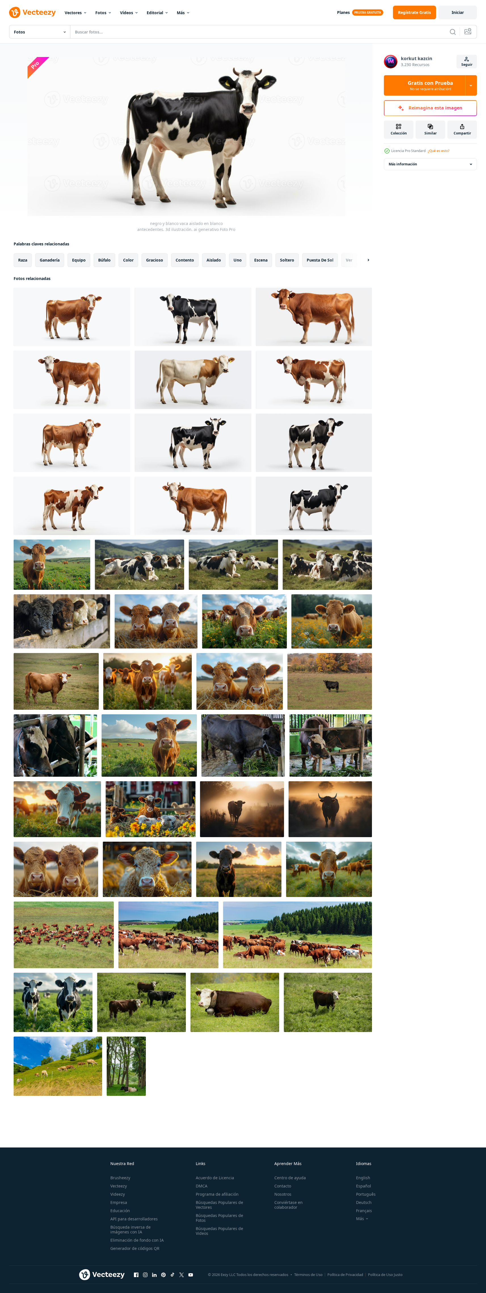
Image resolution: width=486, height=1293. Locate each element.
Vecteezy (118, 1186)
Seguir (466, 64)
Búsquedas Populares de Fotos (219, 1218)
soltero (287, 260)
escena (261, 260)
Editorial (155, 12)
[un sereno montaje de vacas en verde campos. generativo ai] (233, 565)
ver (349, 260)
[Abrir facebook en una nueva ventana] (136, 1274)
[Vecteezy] (32, 12)
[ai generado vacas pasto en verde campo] (329, 869)
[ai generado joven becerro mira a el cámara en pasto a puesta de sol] (238, 869)
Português (366, 1194)
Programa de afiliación (217, 1194)
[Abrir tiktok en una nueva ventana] (172, 1274)
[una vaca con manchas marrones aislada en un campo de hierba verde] (328, 1002)
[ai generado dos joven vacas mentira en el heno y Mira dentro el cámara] (156, 621)
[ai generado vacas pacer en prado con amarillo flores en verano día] (331, 621)
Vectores (73, 12)
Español (363, 1186)
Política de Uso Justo (385, 1274)
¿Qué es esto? (438, 150)
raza (22, 260)
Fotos (100, 12)
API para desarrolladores (134, 1219)
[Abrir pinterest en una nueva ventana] (163, 1274)
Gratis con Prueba (430, 85)
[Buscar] (452, 31)
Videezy (117, 1194)
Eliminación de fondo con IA (137, 1240)
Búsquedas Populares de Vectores (219, 1205)
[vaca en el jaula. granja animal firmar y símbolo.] (55, 745)
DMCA (201, 1186)
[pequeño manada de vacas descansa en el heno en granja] (150, 809)
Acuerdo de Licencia (215, 1177)
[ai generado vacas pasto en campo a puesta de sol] (57, 809)
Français (364, 1210)
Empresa (118, 1202)
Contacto (282, 1186)
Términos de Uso (308, 1274)
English (363, 1177)
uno (237, 260)
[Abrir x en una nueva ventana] (181, 1274)
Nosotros (282, 1194)
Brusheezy (120, 1177)
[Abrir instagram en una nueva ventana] (145, 1274)
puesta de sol (320, 260)
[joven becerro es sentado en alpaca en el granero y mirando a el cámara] (147, 869)
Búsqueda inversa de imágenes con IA (130, 1229)
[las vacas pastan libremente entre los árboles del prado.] (126, 1066)
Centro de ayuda (290, 1177)
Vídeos (126, 12)
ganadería (50, 260)
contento (185, 260)
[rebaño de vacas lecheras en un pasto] (64, 935)
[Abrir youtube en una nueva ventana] (190, 1274)
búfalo (104, 260)
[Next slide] (363, 260)
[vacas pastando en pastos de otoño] (56, 681)
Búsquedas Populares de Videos (219, 1231)
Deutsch (364, 1202)
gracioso (154, 260)
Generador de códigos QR (134, 1248)
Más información (403, 164)
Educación (120, 1210)
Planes (343, 12)
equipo (79, 260)
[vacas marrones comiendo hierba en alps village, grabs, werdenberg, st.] (58, 1066)
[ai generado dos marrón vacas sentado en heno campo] (239, 681)
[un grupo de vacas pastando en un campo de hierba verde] (141, 1002)
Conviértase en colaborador (288, 1205)
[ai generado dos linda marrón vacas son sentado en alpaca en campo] (56, 869)
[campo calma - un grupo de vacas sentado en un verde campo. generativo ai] (139, 565)
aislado (214, 260)
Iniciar (458, 12)
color (128, 260)
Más (181, 12)
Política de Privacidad (345, 1274)
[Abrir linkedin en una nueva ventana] (154, 1274)
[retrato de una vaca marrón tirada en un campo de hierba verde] (234, 1002)
